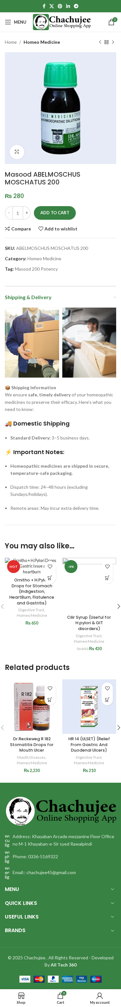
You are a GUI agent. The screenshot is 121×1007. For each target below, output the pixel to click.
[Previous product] (100, 42)
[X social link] (51, 6)
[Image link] (60, 810)
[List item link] (60, 856)
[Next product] (113, 42)
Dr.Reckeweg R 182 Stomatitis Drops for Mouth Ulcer (32, 744)
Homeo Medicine (42, 42)
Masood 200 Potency (36, 269)
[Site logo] (62, 21)
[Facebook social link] (44, 6)
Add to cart (54, 212)
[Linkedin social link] (68, 6)
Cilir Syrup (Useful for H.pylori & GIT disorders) (89, 623)
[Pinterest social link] (60, 6)
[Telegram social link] (76, 6)
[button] (50, 578)
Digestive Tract (31, 609)
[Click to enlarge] (17, 152)
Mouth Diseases (31, 757)
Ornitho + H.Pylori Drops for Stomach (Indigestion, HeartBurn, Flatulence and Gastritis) (31, 591)
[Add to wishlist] (50, 566)
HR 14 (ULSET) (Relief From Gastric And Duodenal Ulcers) (89, 744)
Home (11, 42)
